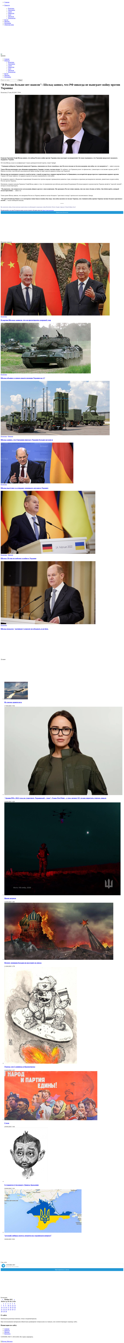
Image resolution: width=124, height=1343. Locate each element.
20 (15, 1307)
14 (1, 1307)
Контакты (7, 1333)
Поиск (20, 80)
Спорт (10, 11)
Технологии (11, 18)
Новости (7, 5)
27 (15, 1309)
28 (1, 1311)
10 (8, 1305)
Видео (6, 20)
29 (4, 1311)
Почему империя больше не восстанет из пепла (22, 963)
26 (12, 1309)
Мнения (6, 21)
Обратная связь (9, 24)
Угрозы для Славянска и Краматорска (19, 1067)
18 (10, 1307)
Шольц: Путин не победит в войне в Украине (18, 558)
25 (10, 1309)
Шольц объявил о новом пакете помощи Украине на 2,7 (23, 378)
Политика (11, 8)
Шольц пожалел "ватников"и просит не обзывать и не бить (24, 629)
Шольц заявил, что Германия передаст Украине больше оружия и (27, 440)
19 (12, 1307)
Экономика (11, 10)
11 (10, 1305)
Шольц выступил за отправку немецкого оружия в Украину (24, 488)
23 (6, 1309)
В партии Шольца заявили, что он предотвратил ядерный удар (26, 320)
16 (6, 1307)
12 (12, 1305)
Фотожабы (7, 23)
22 (4, 1309)
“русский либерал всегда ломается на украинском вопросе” (27, 1236)
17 (8, 1307)
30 (6, 1311)
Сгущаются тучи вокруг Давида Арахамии (21, 1185)
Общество (11, 13)
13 (15, 1305)
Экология (11, 16)
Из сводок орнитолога (13, 702)
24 (8, 1309)
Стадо (6, 1123)
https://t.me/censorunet (48, 210)
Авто (9, 15)
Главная (6, 2)
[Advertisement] (62, 39)
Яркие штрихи (10, 898)
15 (4, 1307)
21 (1, 1309)
